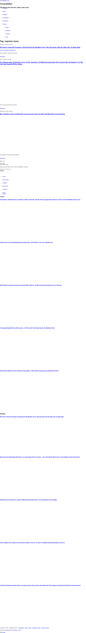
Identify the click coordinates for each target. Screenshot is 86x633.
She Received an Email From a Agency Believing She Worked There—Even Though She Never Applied (28, 499)
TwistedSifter (21, 627)
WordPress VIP (8, 630)
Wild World (7, 30)
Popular (4, 193)
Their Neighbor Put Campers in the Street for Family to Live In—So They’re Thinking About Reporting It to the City (32, 542)
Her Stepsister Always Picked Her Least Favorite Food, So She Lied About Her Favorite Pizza (32, 114)
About (4, 176)
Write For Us (5, 186)
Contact (26, 627)
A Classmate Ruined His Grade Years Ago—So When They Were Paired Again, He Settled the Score (27, 328)
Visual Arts (7, 33)
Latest (4, 192)
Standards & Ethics (36, 627)
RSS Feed (15, 630)
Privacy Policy (6, 179)
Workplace (5, 8)
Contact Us (5, 189)
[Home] (43, 0)
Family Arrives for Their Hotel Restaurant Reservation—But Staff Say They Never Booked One (26, 242)
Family (4, 11)
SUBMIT (5, 182)
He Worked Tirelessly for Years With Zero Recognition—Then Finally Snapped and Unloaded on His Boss (29, 370)
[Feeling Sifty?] (2, 632)
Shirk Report (5, 20)
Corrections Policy (45, 627)
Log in (19, 630)
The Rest (5, 24)
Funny (6, 36)
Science (7, 27)
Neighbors (5, 14)
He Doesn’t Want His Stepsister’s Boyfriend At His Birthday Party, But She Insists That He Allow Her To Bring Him (40, 47)
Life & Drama (6, 17)
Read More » (3, 56)
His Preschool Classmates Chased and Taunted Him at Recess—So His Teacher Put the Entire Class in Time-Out (31, 285)
